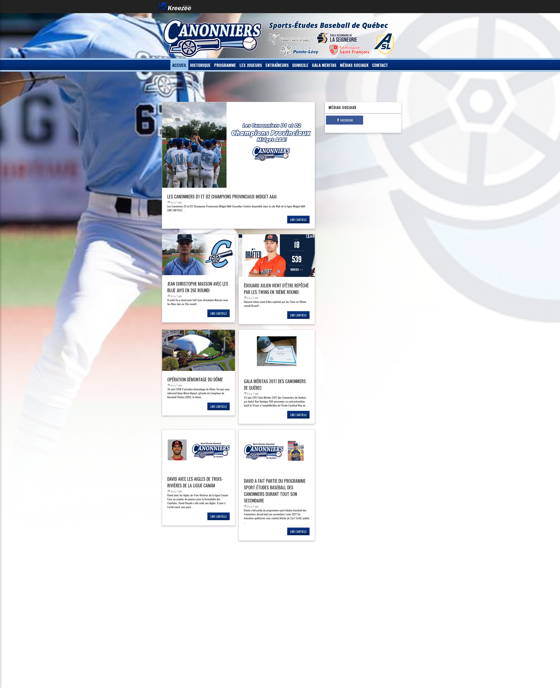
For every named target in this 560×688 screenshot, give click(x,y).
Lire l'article (298, 219)
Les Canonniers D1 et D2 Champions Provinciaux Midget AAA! (222, 196)
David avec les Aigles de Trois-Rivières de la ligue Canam (195, 482)
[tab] (344, 120)
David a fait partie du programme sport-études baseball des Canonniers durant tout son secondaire (275, 491)
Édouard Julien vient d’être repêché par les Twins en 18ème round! (276, 288)
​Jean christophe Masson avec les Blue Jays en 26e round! (197, 287)
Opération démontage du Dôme (195, 379)
